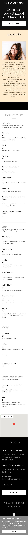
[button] (12, 485)
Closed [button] (9, 485)
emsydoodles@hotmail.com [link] (12, 479)
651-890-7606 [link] (7, 476)
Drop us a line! (14, 492)
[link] (14, 3)
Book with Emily (14, 23)
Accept (14, 531)
